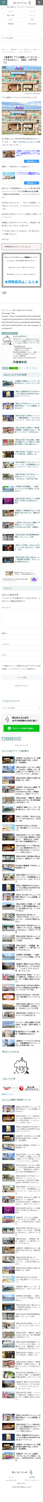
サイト (4, 655)
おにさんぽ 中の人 (20, 336)
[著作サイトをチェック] (14, 362)
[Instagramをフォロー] (22, 362)
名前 (4, 633)
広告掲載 (32, 1477)
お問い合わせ (21, 1483)
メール (5, 644)
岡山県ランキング (7, 1094)
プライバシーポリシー (32, 1480)
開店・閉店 (14, 368)
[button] (41, 38)
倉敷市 (6, 368)
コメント (6, 607)
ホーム (11, 1477)
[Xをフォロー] (17, 362)
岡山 (36, 368)
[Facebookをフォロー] (20, 362)
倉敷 (30, 368)
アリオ (23, 368)
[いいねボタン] (4, 292)
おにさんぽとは (11, 1480)
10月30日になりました (26, 142)
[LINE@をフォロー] (25, 362)
